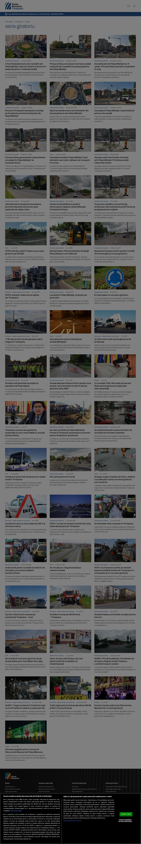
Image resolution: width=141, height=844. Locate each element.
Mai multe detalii (16, 810)
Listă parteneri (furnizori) (72, 821)
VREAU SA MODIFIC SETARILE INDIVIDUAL (125, 820)
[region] (70, 818)
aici (56, 828)
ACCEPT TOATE (126, 814)
